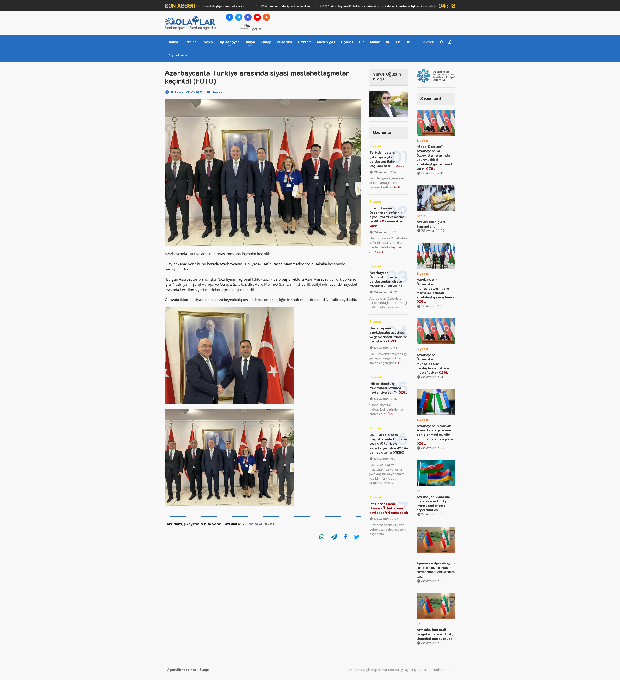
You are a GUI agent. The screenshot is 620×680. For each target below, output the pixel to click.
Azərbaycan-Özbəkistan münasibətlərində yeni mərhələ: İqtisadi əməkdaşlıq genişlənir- (435, 290)
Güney (266, 42)
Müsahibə (284, 42)
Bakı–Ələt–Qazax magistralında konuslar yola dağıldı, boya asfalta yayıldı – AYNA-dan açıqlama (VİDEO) (388, 443)
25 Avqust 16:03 (433, 306)
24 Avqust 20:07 (386, 519)
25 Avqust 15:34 (432, 448)
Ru (388, 42)
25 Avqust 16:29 (433, 231)
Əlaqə (204, 669)
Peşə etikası (177, 55)
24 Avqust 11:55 (385, 232)
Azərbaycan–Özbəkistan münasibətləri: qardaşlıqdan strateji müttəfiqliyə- (434, 363)
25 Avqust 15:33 (433, 514)
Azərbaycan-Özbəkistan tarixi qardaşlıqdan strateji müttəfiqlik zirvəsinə (386, 279)
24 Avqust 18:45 (385, 347)
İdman (375, 42)
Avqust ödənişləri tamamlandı (431, 223)
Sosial (274, 6)
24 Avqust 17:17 (385, 458)
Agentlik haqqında (181, 669)
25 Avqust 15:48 (432, 377)
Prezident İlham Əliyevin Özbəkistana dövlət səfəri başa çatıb (388, 508)
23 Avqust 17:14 (385, 172)
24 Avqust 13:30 (385, 399)
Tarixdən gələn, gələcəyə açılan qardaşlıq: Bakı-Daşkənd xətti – (386, 159)
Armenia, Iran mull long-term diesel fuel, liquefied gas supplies (434, 633)
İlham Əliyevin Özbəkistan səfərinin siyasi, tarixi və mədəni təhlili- (387, 217)
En (398, 42)
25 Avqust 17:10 (432, 173)
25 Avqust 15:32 (433, 581)
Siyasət (380, 6)
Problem (304, 42)
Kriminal (191, 42)
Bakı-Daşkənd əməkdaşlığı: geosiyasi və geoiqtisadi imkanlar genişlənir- (388, 335)
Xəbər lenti (431, 98)
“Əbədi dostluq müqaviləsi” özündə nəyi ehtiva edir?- (388, 388)
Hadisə (173, 42)
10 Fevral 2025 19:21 (187, 92)
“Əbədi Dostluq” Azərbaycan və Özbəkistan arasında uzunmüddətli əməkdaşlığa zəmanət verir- (434, 157)
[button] (263, 508)
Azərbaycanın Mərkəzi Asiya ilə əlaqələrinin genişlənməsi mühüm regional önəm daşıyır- (435, 434)
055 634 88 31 (260, 524)
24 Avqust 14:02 (385, 292)
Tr (408, 42)
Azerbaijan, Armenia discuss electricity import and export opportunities (433, 503)
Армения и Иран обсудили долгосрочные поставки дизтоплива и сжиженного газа (436, 570)
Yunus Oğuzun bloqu (387, 76)
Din (361, 42)
